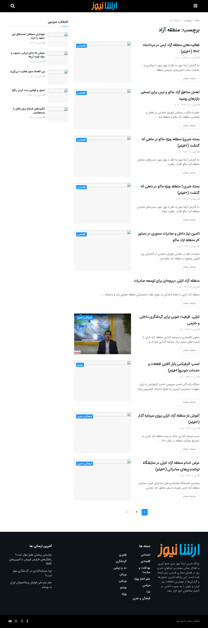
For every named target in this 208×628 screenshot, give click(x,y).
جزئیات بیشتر (187, 77)
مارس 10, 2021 (35, 117)
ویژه (124, 594)
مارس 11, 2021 (35, 76)
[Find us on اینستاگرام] (16, 621)
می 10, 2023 (191, 475)
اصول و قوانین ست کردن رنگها (28, 90)
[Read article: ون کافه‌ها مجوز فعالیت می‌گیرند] (58, 77)
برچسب (188, 20)
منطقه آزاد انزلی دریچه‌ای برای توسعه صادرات (166, 281)
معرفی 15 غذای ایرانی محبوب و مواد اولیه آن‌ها (28, 55)
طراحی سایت (192, 621)
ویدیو (80, 365)
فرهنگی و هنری (85, 317)
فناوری (123, 555)
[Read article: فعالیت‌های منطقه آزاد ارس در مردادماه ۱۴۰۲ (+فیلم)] (102, 62)
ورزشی (123, 581)
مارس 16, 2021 (35, 61)
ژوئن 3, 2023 (191, 329)
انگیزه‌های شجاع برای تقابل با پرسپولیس (29, 111)
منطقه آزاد (175, 20)
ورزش (123, 574)
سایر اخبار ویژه (142, 579)
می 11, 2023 (191, 428)
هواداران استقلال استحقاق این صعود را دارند (28, 36)
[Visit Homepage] (104, 6)
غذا (148, 592)
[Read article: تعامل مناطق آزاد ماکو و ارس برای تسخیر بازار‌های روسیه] (102, 109)
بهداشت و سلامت (144, 570)
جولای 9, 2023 (190, 246)
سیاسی (146, 585)
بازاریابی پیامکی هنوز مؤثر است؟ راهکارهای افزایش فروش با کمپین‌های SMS (30, 559)
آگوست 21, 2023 (189, 58)
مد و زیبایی (120, 568)
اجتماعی (145, 555)
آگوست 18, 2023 (189, 105)
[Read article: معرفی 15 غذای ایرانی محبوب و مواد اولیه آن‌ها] (58, 58)
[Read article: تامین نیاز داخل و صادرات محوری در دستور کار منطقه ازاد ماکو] (102, 250)
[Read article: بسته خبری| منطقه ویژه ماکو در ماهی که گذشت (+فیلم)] (102, 156)
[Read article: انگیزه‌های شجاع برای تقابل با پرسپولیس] (58, 114)
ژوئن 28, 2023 (190, 287)
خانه (197, 20)
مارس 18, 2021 (35, 95)
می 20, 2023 (191, 377)
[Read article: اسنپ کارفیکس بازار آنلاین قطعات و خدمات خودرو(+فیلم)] (102, 381)
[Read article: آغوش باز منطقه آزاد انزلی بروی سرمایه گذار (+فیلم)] (102, 432)
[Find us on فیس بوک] (27, 621)
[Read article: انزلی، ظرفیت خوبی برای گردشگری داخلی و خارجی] (102, 333)
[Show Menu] (195, 6)
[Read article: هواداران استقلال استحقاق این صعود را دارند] (58, 40)
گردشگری (121, 561)
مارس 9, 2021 (36, 43)
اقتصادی (81, 46)
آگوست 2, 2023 (190, 152)
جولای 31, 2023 (189, 199)
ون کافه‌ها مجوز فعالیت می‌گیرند (27, 71)
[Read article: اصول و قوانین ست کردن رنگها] (58, 95)
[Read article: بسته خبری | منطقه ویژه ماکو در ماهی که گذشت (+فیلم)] (102, 203)
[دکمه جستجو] (13, 6)
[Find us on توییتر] (22, 621)
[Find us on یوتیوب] (10, 621)
